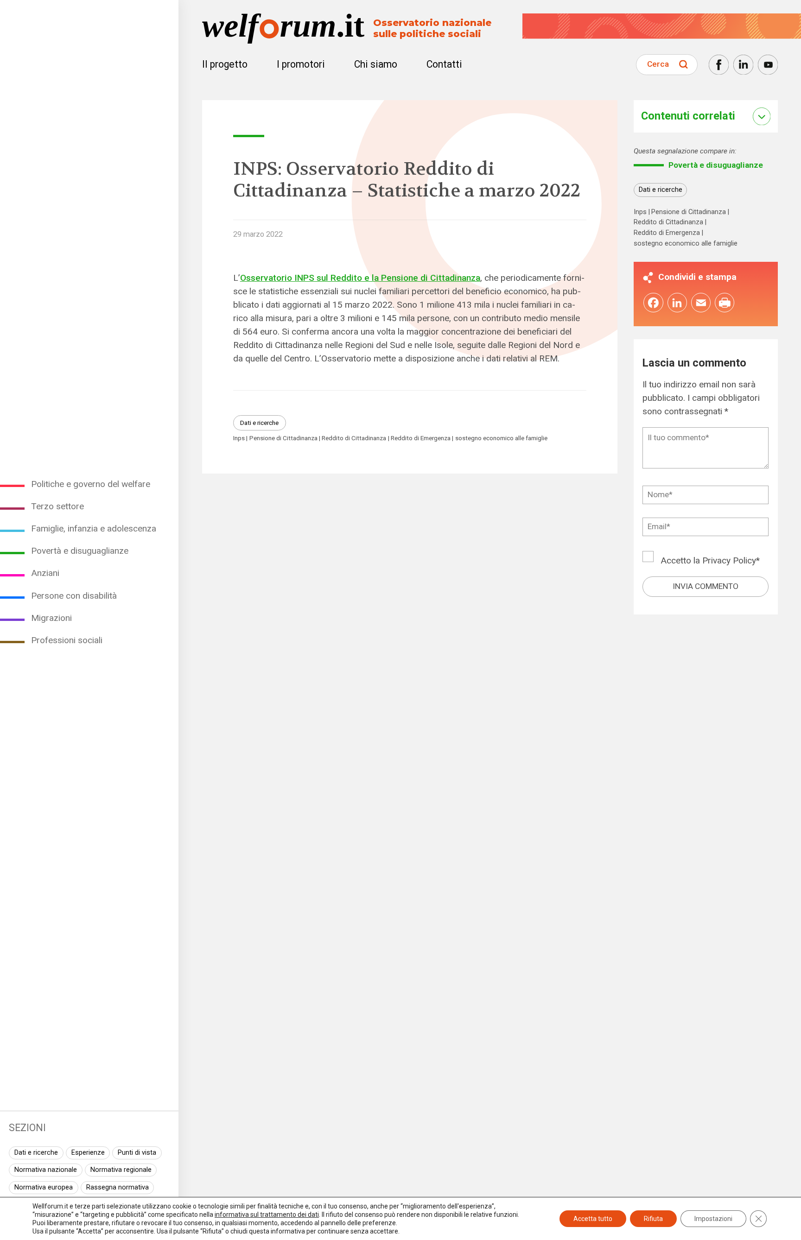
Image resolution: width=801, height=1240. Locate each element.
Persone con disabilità (74, 595)
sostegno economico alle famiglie (501, 438)
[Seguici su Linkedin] (743, 65)
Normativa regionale (121, 1170)
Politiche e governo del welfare (90, 484)
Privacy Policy (729, 560)
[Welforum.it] (89, 6)
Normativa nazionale (45, 1170)
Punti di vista (137, 1153)
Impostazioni (713, 1218)
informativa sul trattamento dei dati (267, 1214)
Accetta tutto (592, 1218)
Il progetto (225, 64)
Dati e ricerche (36, 1153)
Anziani (45, 573)
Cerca (658, 64)
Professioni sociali (66, 640)
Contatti (444, 64)
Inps (239, 438)
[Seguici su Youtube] (768, 65)
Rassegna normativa (117, 1187)
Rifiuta (653, 1218)
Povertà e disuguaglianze (79, 550)
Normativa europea (43, 1187)
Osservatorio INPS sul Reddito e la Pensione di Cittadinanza (360, 277)
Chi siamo (375, 64)
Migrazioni (51, 618)
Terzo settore (57, 506)
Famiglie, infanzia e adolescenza (93, 528)
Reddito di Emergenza (421, 438)
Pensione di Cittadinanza (283, 438)
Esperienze (88, 1153)
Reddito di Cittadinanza (354, 438)
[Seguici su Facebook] (719, 65)
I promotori (301, 64)
